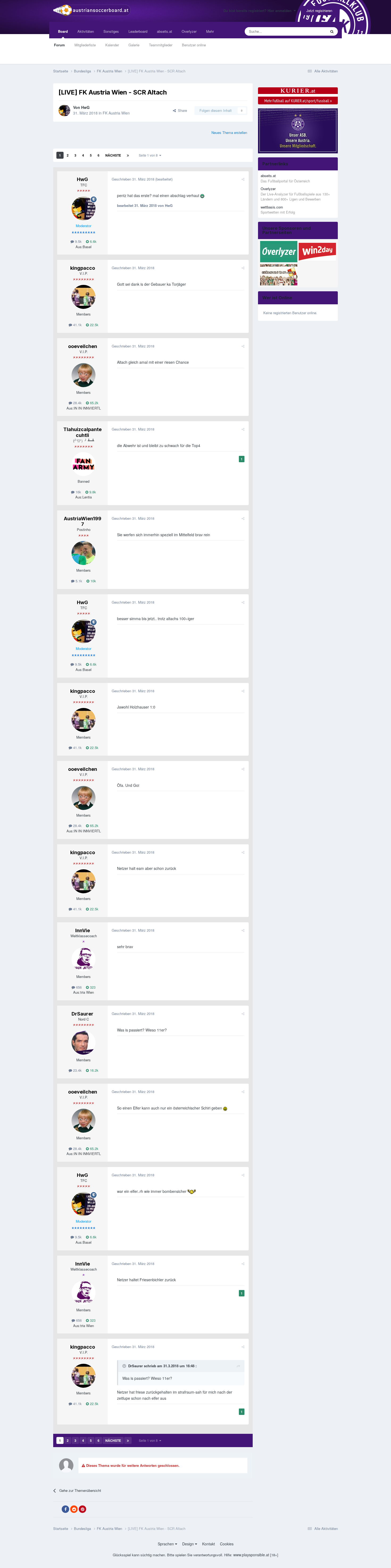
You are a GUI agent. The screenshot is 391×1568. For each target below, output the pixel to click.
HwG (85, 107)
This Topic (311, 31)
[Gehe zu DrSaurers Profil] (83, 1043)
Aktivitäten (85, 31)
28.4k (77, 402)
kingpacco (82, 268)
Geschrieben (133, 179)
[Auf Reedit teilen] (74, 1509)
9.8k (92, 491)
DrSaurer (82, 1014)
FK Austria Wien (116, 113)
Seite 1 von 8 (149, 155)
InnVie (82, 930)
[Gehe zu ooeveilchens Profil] (83, 375)
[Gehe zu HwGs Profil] (64, 110)
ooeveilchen (82, 346)
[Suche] (332, 31)
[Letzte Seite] (128, 155)
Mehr (210, 31)
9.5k (78, 241)
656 (78, 987)
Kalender (112, 44)
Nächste (113, 155)
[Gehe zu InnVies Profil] (83, 959)
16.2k (93, 1070)
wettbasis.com (272, 207)
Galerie (133, 44)
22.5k (93, 324)
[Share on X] (57, 1509)
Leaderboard (137, 31)
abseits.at (164, 31)
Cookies (227, 1543)
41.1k (77, 324)
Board (63, 31)
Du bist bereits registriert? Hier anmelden (258, 10)
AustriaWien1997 (82, 521)
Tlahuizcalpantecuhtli (82, 432)
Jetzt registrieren (319, 10)
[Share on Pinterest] (82, 1509)
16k (77, 491)
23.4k (77, 1070)
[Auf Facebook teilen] (65, 1509)
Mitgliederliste (85, 44)
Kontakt (208, 1543)
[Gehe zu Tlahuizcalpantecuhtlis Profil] (83, 464)
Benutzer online (194, 44)
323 (92, 987)
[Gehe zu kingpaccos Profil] (83, 297)
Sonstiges (111, 31)
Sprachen (166, 1543)
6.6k (93, 241)
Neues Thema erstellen (229, 132)
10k (92, 580)
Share (181, 110)
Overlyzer (189, 31)
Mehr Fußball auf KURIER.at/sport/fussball (298, 100)
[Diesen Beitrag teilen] (243, 179)
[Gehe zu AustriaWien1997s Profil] (83, 553)
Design (188, 1543)
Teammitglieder (160, 44)
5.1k (78, 580)
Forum (59, 44)
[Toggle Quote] (124, 1366)
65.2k (93, 402)
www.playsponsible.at (251, 1554)
